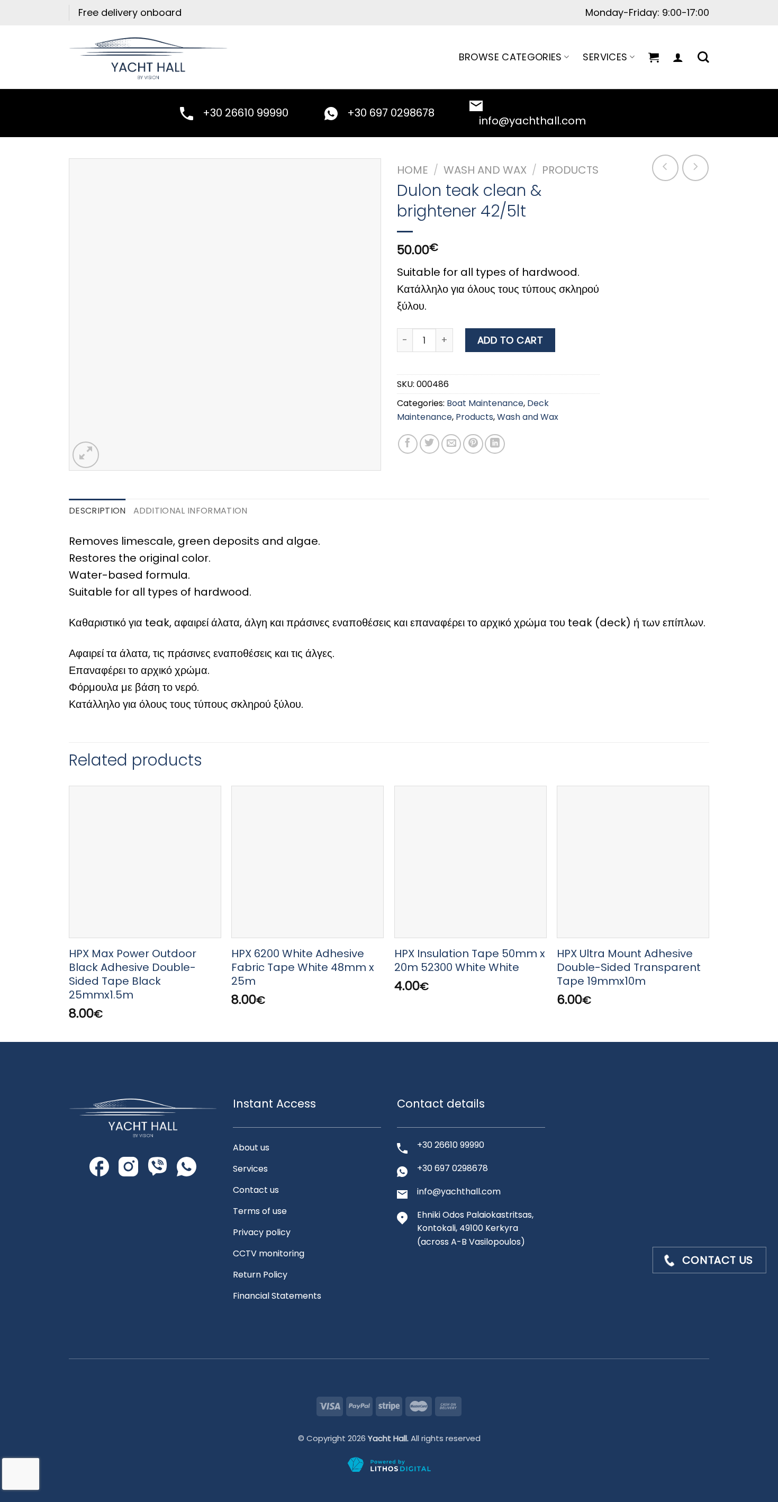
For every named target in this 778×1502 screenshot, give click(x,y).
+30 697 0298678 (391, 112)
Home (412, 170)
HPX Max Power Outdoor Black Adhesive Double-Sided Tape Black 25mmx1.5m (132, 974)
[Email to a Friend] (451, 444)
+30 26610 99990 (245, 112)
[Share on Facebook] (408, 444)
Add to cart (510, 340)
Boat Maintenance (485, 403)
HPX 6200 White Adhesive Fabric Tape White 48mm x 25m (302, 967)
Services (605, 57)
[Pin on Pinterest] (473, 444)
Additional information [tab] (190, 511)
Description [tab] (97, 511)
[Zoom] (86, 455)
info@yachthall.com (532, 120)
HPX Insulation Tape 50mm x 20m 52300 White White (469, 960)
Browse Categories (510, 57)
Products (570, 170)
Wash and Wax (485, 170)
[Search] (703, 57)
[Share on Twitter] (430, 444)
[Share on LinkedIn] (495, 444)
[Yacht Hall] (148, 56)
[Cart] (653, 57)
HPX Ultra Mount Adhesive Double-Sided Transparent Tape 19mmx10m (629, 967)
